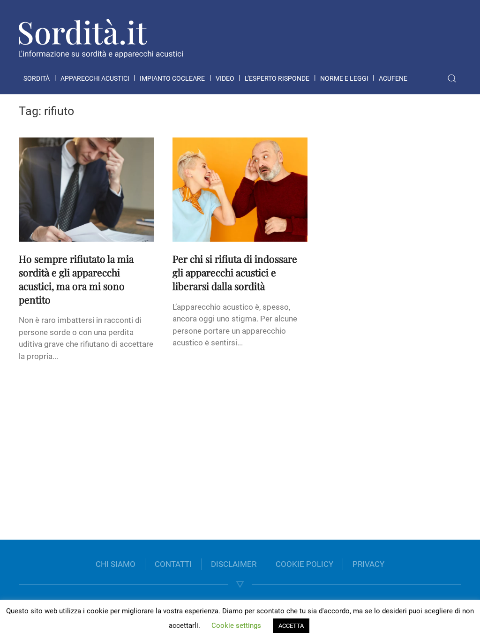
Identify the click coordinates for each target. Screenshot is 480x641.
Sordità (36, 78)
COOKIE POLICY (304, 564)
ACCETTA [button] (291, 625)
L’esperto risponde (277, 78)
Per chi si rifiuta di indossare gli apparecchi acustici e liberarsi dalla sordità (234, 272)
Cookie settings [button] (236, 625)
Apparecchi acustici (94, 78)
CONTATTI (173, 564)
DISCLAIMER (233, 564)
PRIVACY (368, 564)
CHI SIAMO (115, 564)
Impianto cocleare (172, 78)
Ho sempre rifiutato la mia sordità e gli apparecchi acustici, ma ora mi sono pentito (76, 278)
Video (225, 78)
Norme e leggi (344, 78)
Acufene (393, 78)
